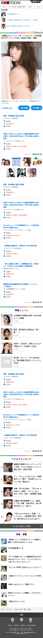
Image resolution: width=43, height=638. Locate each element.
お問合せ (9, 625)
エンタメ (30, 6)
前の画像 (24, 108)
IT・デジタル (13, 6)
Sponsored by (28, 154)
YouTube (30, 621)
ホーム (4, 6)
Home (12, 621)
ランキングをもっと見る (21, 526)
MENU (35, 1)
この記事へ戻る (6, 108)
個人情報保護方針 (31, 625)
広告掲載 (16, 625)
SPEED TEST (21, 6)
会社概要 (22, 625)
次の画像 (36, 108)
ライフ (38, 6)
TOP (21, 615)
